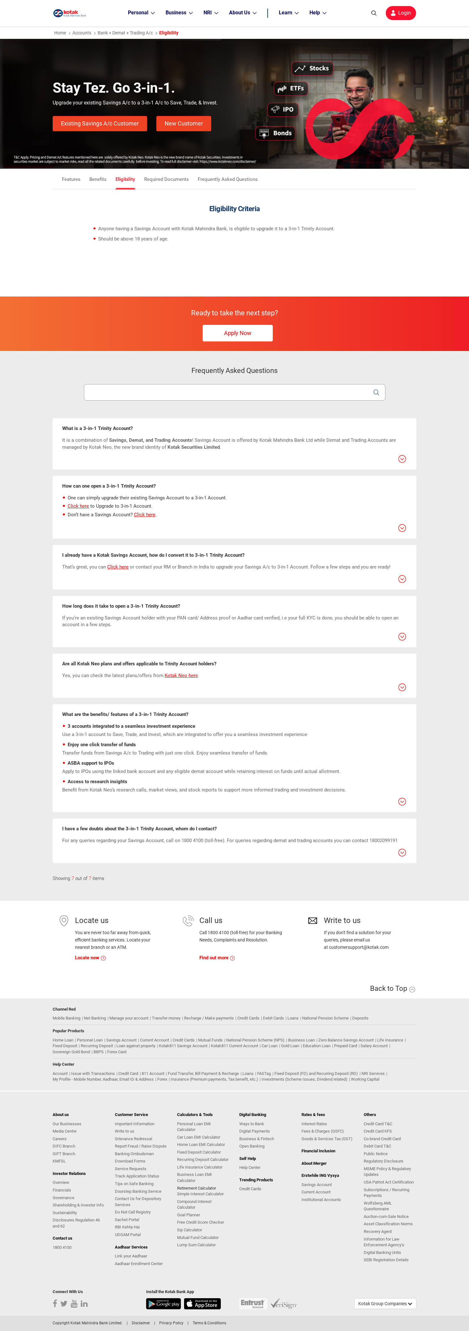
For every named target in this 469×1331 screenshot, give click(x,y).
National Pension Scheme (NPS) (255, 1040)
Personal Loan (90, 1040)
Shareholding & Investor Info (78, 1205)
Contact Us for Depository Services (138, 1201)
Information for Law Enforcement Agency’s (384, 1242)
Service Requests (130, 1168)
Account (60, 1073)
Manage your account (128, 1018)
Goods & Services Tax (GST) (327, 1138)
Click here (78, 506)
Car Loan (270, 1045)
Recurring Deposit (97, 1045)
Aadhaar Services (131, 1247)
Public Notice (376, 1153)
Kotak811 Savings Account (183, 1045)
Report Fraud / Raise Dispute (141, 1146)
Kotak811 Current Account (234, 1045)
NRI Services (373, 1073)
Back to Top (389, 988)
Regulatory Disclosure (383, 1161)
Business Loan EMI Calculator (194, 1177)
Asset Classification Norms (388, 1223)
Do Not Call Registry (133, 1212)
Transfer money (166, 1018)
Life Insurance (390, 1040)
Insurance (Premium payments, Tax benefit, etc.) (214, 1079)
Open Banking (251, 1146)
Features (71, 179)
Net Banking (95, 1018)
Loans (293, 1018)
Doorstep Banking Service (138, 1191)
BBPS (98, 1051)
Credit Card (128, 1073)
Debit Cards (273, 1018)
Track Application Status (137, 1176)
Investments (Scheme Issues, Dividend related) (304, 1079)
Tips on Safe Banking (134, 1183)
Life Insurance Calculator (199, 1167)
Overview (61, 1182)
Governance (63, 1197)
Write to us (124, 1131)
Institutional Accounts (321, 1199)
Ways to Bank (251, 1123)
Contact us (62, 1238)
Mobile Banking (66, 1018)
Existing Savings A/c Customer (100, 123)
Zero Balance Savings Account (346, 1040)
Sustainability (65, 1212)
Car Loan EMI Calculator (198, 1137)
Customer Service (131, 1114)
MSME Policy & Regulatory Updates (387, 1171)
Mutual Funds (210, 1040)
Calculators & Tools (195, 1114)
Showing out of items (78, 878)
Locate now (87, 958)
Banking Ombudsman (134, 1153)
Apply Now (237, 333)
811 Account (153, 1073)
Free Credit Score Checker (200, 1222)
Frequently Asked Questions (228, 179)
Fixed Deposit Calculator (199, 1152)
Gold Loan (290, 1045)
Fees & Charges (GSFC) (323, 1131)
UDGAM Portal (128, 1234)
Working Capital (365, 1079)
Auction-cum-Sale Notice (386, 1216)
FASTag (264, 1073)
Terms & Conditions (209, 1323)
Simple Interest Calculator (200, 1193)
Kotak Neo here (181, 675)
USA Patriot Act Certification (389, 1182)
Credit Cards (248, 1018)
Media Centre (65, 1131)
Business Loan (301, 1040)
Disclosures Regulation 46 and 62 (76, 1223)
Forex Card (116, 1051)
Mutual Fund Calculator (198, 1237)
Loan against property (135, 1045)
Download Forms (130, 1161)
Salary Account (374, 1045)
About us (61, 1114)
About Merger (314, 1163)
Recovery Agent (378, 1231)
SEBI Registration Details (386, 1259)
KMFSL (59, 1161)
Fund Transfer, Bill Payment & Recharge (203, 1073)
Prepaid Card (345, 1045)
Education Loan (317, 1045)
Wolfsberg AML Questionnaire (378, 1206)
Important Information (134, 1123)
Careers (60, 1138)
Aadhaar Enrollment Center (139, 1263)
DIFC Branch (64, 1146)
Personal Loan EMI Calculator (194, 1126)
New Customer (184, 123)
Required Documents (166, 179)
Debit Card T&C (377, 1146)
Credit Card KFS (378, 1131)
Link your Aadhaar (131, 1256)
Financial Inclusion (318, 1151)
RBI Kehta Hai (127, 1227)
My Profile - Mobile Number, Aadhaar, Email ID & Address (103, 1079)
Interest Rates (314, 1123)
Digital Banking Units (382, 1252)
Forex (162, 1079)
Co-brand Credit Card (382, 1138)
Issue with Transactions (93, 1073)
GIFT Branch (64, 1153)
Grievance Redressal (133, 1138)
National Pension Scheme (325, 1018)
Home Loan (63, 1040)
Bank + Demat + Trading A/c (125, 32)
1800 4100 (62, 1247)
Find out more (214, 958)
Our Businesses (67, 1123)
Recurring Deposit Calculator (202, 1159)
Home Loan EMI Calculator (201, 1144)
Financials (62, 1190)
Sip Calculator (189, 1229)
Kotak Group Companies (383, 1303)
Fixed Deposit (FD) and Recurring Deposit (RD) (316, 1073)
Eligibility (125, 179)
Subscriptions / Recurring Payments (386, 1192)
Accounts (81, 32)
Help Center (249, 1167)
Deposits (360, 1018)
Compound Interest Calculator (194, 1204)
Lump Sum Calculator (196, 1244)
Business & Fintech (256, 1138)
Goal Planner (188, 1215)
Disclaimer (141, 1323)
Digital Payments (254, 1131)
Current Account (154, 1040)
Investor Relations (69, 1173)
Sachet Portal (127, 1219)
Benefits (98, 179)
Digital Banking (252, 1114)
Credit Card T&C (378, 1123)
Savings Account (121, 1040)
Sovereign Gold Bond (71, 1051)
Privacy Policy (171, 1323)
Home (60, 32)
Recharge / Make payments (209, 1018)
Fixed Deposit (65, 1045)
